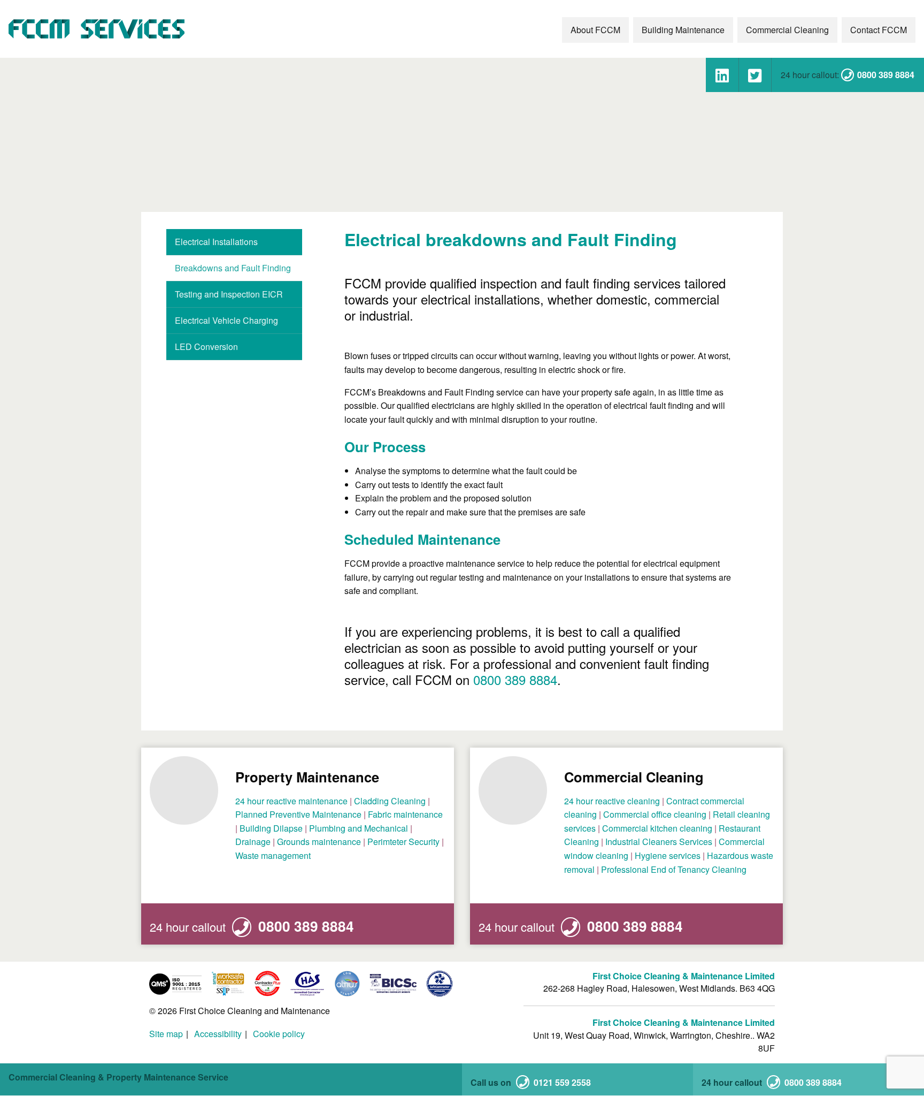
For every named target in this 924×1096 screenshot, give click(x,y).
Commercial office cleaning (654, 814)
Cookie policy (279, 1034)
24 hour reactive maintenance (291, 801)
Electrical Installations (216, 241)
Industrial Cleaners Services (658, 841)
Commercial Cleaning (787, 30)
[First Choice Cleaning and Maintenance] (98, 29)
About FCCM (595, 30)
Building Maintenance (683, 30)
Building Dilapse (271, 828)
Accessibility (218, 1034)
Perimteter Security (403, 841)
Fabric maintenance (405, 814)
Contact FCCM (878, 30)
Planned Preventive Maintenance (298, 814)
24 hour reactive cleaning (612, 801)
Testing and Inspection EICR (229, 294)
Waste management (273, 855)
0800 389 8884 (515, 679)
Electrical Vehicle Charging (226, 320)
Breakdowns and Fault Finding (233, 268)
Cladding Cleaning (390, 801)
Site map (166, 1034)
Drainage (253, 841)
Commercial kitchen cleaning (657, 828)
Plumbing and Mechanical (358, 828)
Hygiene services (667, 855)
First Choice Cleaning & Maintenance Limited (683, 976)
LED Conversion (206, 346)
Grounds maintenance (319, 841)
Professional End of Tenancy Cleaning (673, 869)
